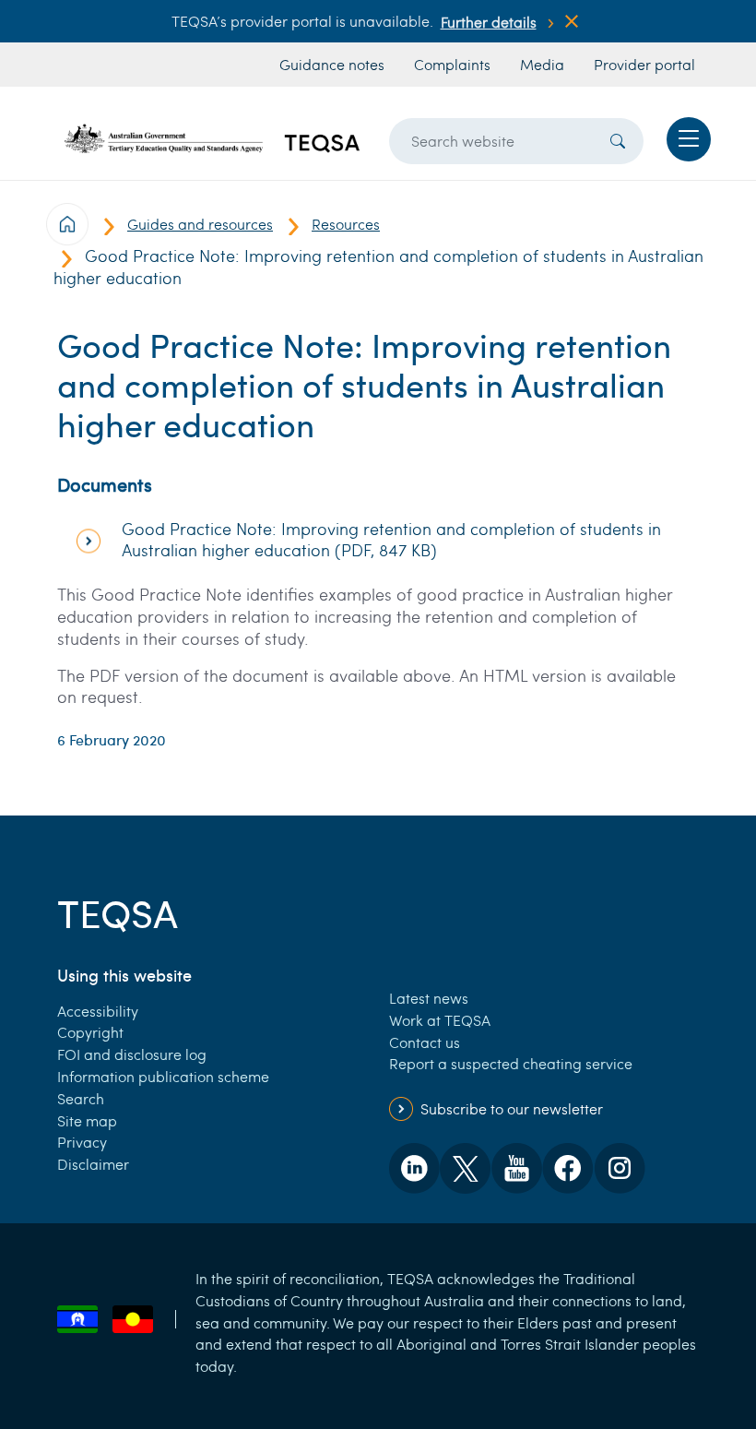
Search (80, 1098)
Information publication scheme (163, 1076)
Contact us (424, 1042)
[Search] (618, 141)
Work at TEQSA (439, 1020)
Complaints (452, 64)
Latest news (428, 997)
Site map (87, 1120)
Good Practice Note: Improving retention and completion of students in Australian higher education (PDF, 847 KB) (391, 540)
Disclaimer (93, 1163)
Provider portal (644, 64)
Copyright (90, 1032)
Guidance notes (331, 64)
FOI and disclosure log (132, 1054)
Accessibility (97, 1010)
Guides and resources (200, 223)
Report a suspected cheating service (510, 1063)
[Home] (212, 138)
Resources (346, 223)
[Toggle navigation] (689, 139)
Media (542, 64)
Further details (489, 21)
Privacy (82, 1141)
